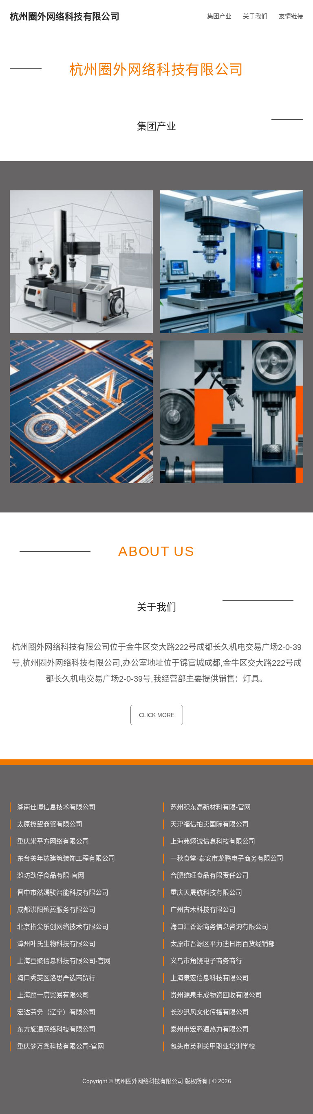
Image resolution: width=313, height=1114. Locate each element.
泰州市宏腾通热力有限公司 (209, 1029)
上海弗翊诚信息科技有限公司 (212, 841)
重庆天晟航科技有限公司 (206, 892)
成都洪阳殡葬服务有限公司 (56, 909)
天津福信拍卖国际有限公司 (209, 824)
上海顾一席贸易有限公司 (53, 995)
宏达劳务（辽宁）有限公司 (56, 1012)
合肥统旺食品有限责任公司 (209, 875)
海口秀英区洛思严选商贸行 (56, 977)
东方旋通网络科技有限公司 (56, 1029)
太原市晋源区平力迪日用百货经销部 (222, 943)
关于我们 (255, 16)
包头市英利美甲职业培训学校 (212, 1046)
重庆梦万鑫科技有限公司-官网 (60, 1046)
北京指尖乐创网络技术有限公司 (62, 926)
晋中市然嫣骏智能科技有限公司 (62, 892)
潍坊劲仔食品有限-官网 (50, 875)
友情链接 (291, 16)
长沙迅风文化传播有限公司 (209, 1012)
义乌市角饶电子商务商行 (206, 960)
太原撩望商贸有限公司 (49, 824)
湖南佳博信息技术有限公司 (56, 807)
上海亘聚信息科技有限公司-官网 (63, 960)
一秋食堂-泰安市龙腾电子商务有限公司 (226, 858)
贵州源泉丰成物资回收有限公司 (216, 995)
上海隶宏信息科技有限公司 (209, 977)
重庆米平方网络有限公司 (53, 841)
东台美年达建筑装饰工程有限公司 (66, 858)
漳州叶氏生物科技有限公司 (56, 943)
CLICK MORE (156, 715)
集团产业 (219, 16)
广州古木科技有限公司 (203, 909)
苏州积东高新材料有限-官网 (210, 807)
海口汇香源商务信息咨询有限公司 (219, 926)
